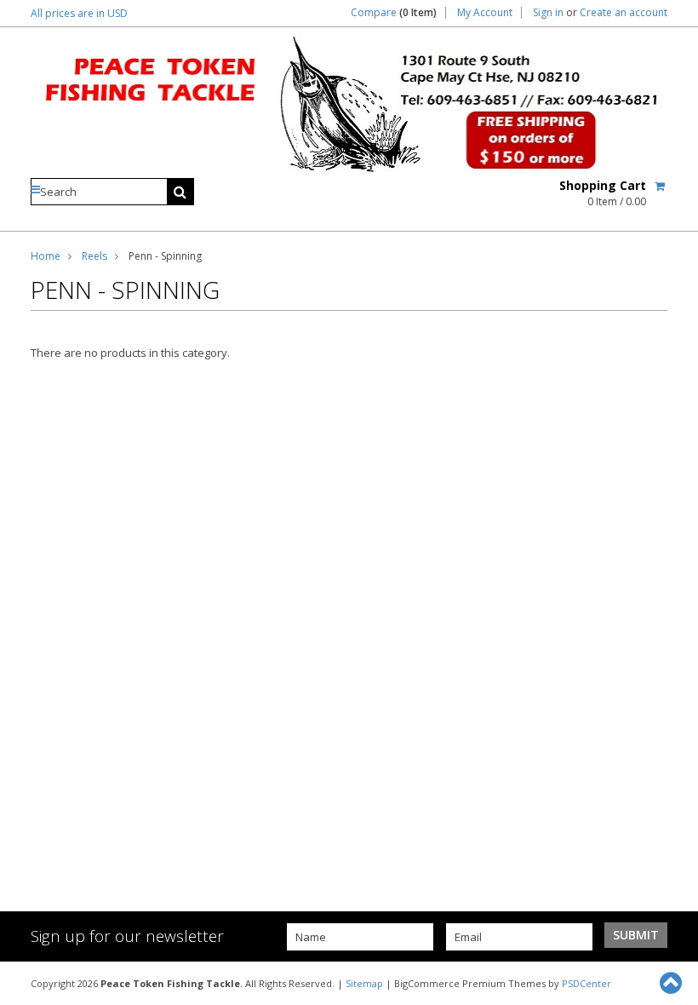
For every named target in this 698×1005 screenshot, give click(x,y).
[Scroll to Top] (672, 983)
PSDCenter (586, 983)
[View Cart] (661, 185)
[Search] (180, 191)
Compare (394, 13)
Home (45, 256)
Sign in (548, 13)
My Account (484, 13)
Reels (94, 256)
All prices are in (79, 13)
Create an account (623, 13)
